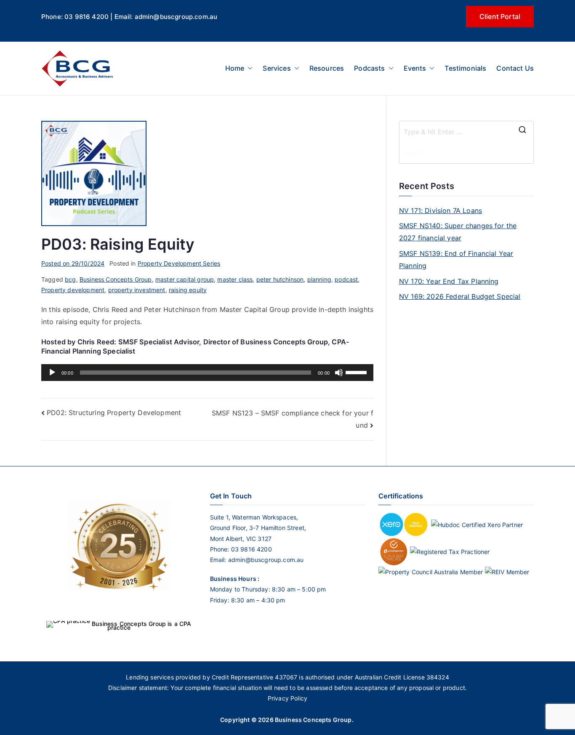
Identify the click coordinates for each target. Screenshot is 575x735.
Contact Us (515, 68)
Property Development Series (179, 263)
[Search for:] (466, 131)
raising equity (188, 289)
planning (319, 279)
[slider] (357, 371)
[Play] (52, 372)
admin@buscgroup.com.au (266, 559)
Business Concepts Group (116, 279)
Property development (72, 289)
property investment (136, 289)
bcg (70, 279)
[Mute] (339, 372)
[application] (207, 372)
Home (235, 68)
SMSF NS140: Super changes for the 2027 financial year (457, 231)
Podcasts (369, 68)
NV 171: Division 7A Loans (440, 210)
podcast (346, 279)
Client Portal (499, 16)
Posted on (72, 263)
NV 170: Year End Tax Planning (449, 281)
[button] (248, 68)
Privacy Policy (287, 698)
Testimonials (465, 68)
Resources (326, 68)
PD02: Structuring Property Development (114, 412)
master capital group (184, 279)
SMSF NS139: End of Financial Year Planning (456, 259)
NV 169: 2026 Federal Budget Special (460, 296)
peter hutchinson (280, 279)
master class (235, 279)
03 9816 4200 (250, 549)
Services (276, 68)
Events (415, 68)
